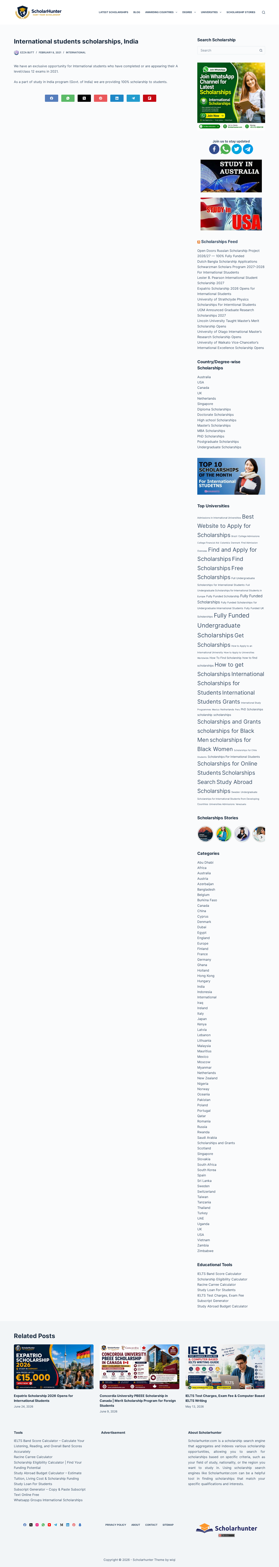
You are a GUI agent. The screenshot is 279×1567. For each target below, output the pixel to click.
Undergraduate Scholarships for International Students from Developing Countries (228, 798)
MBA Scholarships (211, 431)
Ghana (202, 965)
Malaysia (204, 1046)
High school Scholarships (216, 420)
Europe (202, 943)
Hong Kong (205, 976)
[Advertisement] (139, 1466)
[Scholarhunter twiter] (237, 149)
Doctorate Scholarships (215, 414)
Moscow (203, 1062)
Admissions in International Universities (219, 517)
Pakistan (203, 1100)
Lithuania (204, 1040)
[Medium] (61, 1524)
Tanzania (204, 1202)
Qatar (201, 1116)
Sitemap (168, 1524)
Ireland (202, 1008)
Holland (203, 970)
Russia (202, 1127)
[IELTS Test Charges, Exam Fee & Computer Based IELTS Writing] (225, 1366)
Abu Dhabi (205, 862)
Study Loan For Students (216, 1290)
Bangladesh (206, 889)
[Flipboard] (149, 98)
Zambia (203, 1245)
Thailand (203, 1208)
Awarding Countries (159, 12)
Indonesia (204, 992)
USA (200, 382)
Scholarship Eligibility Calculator (222, 1279)
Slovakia (203, 1159)
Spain (201, 1175)
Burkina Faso (207, 900)
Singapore (205, 404)
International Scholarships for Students (230, 683)
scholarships (222, 714)
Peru (237, 709)
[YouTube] (49, 1524)
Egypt (201, 932)
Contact (151, 1524)
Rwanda (203, 1132)
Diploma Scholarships (214, 409)
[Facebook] (51, 98)
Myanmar (204, 1067)
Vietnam (203, 1240)
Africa (201, 868)
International (76, 52)
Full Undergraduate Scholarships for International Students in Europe (229, 591)
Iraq (200, 1003)
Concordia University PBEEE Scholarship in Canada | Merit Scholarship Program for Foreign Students (138, 1401)
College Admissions (249, 536)
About (135, 1524)
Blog (136, 12)
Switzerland (206, 1191)
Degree (187, 12)
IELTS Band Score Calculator (219, 1274)
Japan (202, 1019)
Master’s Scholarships (214, 425)
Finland (202, 949)
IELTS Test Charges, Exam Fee (220, 1295)
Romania (204, 1121)
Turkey (202, 1213)
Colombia (225, 542)
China (201, 911)
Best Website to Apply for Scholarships (225, 525)
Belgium (203, 895)
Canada (203, 388)
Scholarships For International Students (234, 756)
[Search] (263, 12)
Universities (209, 12)
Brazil (234, 536)
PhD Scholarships (210, 436)
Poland (202, 1105)
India (201, 986)
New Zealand (207, 1078)
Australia (204, 377)
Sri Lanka (204, 1181)
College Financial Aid (208, 542)
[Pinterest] (100, 98)
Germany (204, 959)
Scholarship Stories (241, 12)
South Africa (207, 1164)
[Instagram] (37, 1524)
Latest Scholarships (113, 12)
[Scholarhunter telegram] (248, 149)
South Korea (206, 1170)
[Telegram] (133, 98)
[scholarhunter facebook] (214, 149)
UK (199, 393)
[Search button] (261, 50)
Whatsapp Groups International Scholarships (48, 1500)
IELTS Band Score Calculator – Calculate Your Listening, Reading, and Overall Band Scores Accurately (49, 1446)
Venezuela (241, 804)
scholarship (204, 714)
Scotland (204, 1148)
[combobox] (227, 50)
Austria (202, 879)
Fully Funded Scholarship (222, 596)
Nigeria (202, 1084)
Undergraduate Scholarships (219, 447)
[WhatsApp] (68, 98)
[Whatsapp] (225, 149)
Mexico (215, 709)
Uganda (203, 1224)
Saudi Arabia (207, 1137)
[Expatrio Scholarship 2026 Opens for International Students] (54, 1366)
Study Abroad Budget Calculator (222, 1306)
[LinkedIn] (117, 98)
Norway (203, 1089)
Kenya (201, 1024)
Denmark (235, 542)
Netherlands (206, 398)
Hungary (203, 981)
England (203, 938)
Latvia (202, 1030)
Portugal (204, 1111)
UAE (200, 1218)
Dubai (201, 927)
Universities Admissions (222, 804)
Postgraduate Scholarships (218, 441)
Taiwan (202, 1197)
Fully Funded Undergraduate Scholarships (223, 625)
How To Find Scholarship (225, 657)
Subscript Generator (213, 1301)
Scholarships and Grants (229, 721)
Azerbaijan (205, 884)
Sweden (235, 792)
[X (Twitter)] (84, 98)
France (202, 954)
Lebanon (204, 1035)
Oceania (203, 1094)
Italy (200, 1013)
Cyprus (202, 916)
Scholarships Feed (219, 241)
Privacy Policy (115, 1524)
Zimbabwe (205, 1251)
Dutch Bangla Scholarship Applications (227, 261)
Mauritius (204, 1051)
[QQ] (79, 1524)
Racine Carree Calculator (216, 1284)
